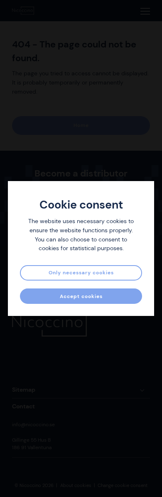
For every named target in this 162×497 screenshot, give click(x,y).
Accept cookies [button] (81, 296)
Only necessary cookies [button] (81, 272)
